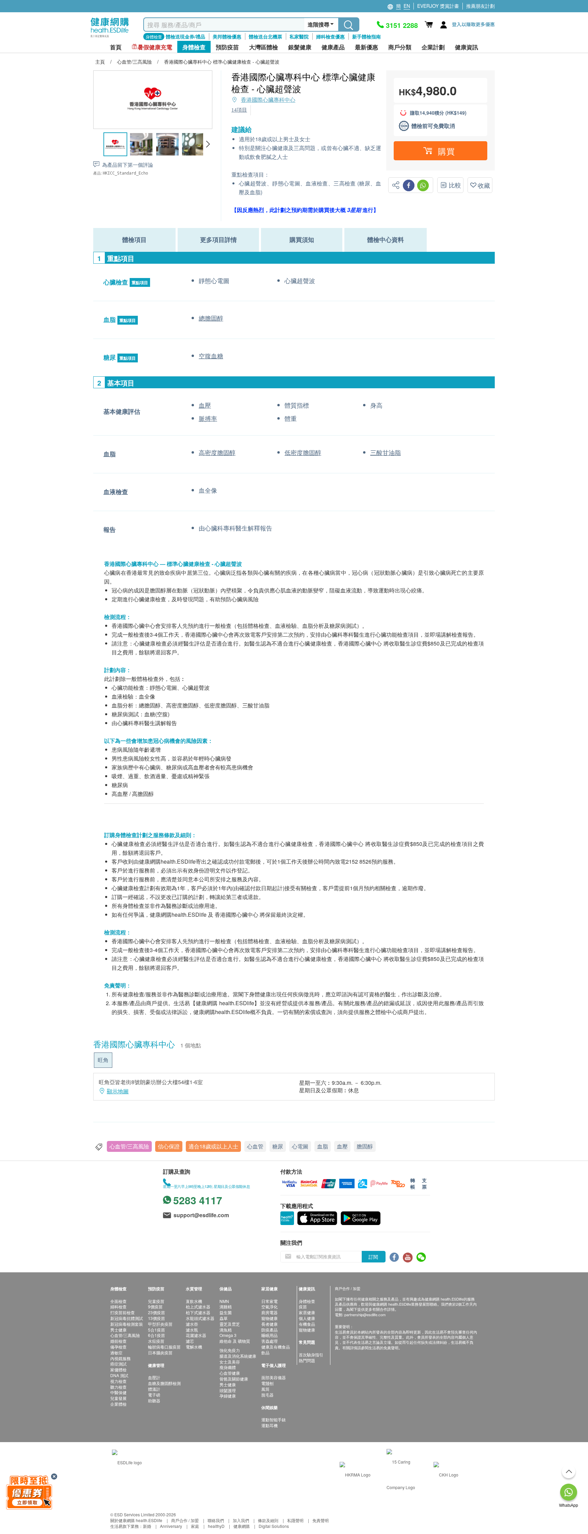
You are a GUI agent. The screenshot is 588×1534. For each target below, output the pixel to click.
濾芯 (190, 1341)
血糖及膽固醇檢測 (164, 1383)
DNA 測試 (119, 1375)
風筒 (265, 1389)
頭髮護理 (227, 1390)
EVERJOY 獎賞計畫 (438, 5)
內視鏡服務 (120, 1358)
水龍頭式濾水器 (200, 1318)
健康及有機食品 (275, 1347)
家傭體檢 (118, 1369)
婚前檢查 (118, 1341)
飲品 (265, 1352)
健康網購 (241, 1526)
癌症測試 (118, 1364)
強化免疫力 (229, 1350)
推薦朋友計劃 (480, 5)
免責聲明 (320, 1520)
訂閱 (373, 1256)
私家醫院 (299, 36)
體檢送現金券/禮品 (185, 36)
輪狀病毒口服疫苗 (164, 1347)
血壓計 (154, 1377)
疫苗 (303, 1306)
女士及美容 (229, 1362)
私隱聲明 (295, 1520)
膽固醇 (365, 1146)
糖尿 (277, 1146)
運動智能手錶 (273, 1419)
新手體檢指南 (366, 36)
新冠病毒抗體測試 (126, 1318)
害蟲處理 (269, 1341)
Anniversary (171, 1526)
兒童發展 (118, 1398)
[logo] (110, 37)
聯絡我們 (216, 1520)
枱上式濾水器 (198, 1306)
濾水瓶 (192, 1330)
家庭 (195, 1526)
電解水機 (194, 1347)
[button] (207, 144)
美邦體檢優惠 (227, 36)
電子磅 (154, 1395)
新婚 (147, 1526)
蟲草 (223, 1318)
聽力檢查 (118, 1387)
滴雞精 (225, 1306)
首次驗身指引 (311, 1354)
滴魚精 (225, 1330)
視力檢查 (118, 1381)
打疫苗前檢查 (122, 1312)
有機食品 (307, 1324)
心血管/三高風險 (129, 1146)
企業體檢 (118, 1404)
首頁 (115, 47)
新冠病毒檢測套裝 (126, 1324)
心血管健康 (229, 1373)
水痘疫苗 (156, 1341)
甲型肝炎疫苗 (160, 1324)
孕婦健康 (227, 1396)
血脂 (322, 1146)
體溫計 (154, 1389)
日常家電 (269, 1301)
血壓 (342, 1146)
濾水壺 (192, 1324)
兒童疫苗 (156, 1301)
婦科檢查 (118, 1306)
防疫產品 (269, 1330)
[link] (127, 1462)
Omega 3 (227, 1335)
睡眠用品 (269, 1335)
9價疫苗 (155, 1306)
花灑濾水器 (196, 1335)
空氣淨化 (269, 1306)
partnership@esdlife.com (365, 1314)
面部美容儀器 (273, 1377)
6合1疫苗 (156, 1335)
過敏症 (116, 1352)
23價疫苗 (156, 1312)
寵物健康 (269, 1318)
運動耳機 (269, 1425)
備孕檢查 (118, 1347)
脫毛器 (267, 1395)
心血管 (255, 1146)
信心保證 (169, 1146)
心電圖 (300, 1146)
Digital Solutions (274, 1526)
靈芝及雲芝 (229, 1324)
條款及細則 (268, 1520)
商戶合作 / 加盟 (185, 1520)
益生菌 (225, 1312)
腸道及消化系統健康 (237, 1356)
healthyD (216, 1526)
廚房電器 (269, 1312)
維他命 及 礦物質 (234, 1341)
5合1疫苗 (156, 1330)
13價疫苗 (156, 1318)
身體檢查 (307, 1301)
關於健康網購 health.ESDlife (136, 1520)
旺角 (103, 1060)
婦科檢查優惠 (330, 36)
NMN (224, 1301)
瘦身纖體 (227, 1367)
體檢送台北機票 (265, 36)
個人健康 (307, 1318)
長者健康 (269, 1324)
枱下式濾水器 (198, 1312)
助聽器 (154, 1400)
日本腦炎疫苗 (160, 1352)
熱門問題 (307, 1360)
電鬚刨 (267, 1383)
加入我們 (241, 1520)
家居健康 (307, 1312)
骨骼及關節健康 (233, 1379)
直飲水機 (194, 1301)
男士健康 (118, 1330)
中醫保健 (118, 1392)
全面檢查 (118, 1301)
